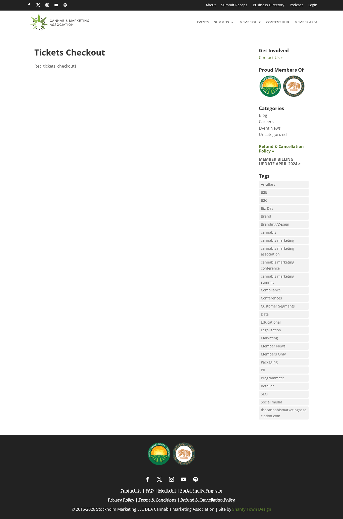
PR (263, 370)
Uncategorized (273, 134)
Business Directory (268, 5)
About (211, 5)
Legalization (271, 330)
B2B (264, 192)
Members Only (273, 354)
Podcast (296, 5)
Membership (250, 22)
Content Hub (277, 22)
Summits (221, 22)
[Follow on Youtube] (56, 5)
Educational (271, 322)
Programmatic (272, 378)
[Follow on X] (38, 5)
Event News (270, 128)
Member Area (306, 22)
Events (203, 22)
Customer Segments (278, 306)
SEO (264, 394)
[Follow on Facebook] (29, 5)
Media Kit (167, 490)
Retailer (267, 386)
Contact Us (131, 490)
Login (312, 5)
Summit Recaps (234, 5)
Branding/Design (275, 224)
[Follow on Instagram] (47, 5)
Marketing (269, 338)
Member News (273, 346)
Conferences (271, 298)
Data (265, 314)
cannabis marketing (277, 240)
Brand (266, 216)
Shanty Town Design (251, 509)
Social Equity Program (201, 490)
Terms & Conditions (157, 500)
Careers (266, 121)
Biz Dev (267, 208)
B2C (264, 200)
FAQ (150, 490)
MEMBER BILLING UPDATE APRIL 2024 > (280, 162)
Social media (271, 402)
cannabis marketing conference (277, 265)
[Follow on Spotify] (65, 5)
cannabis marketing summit (277, 279)
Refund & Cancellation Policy (208, 500)
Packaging (269, 362)
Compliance (271, 290)
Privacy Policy (121, 500)
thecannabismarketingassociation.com (283, 412)
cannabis (268, 232)
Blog (263, 115)
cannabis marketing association (277, 251)
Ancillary (268, 184)
